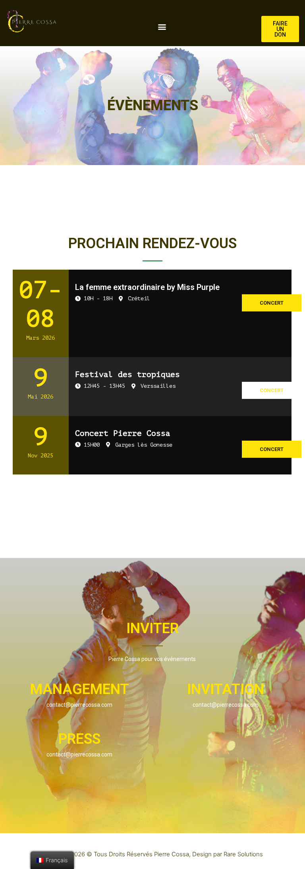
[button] (162, 26)
